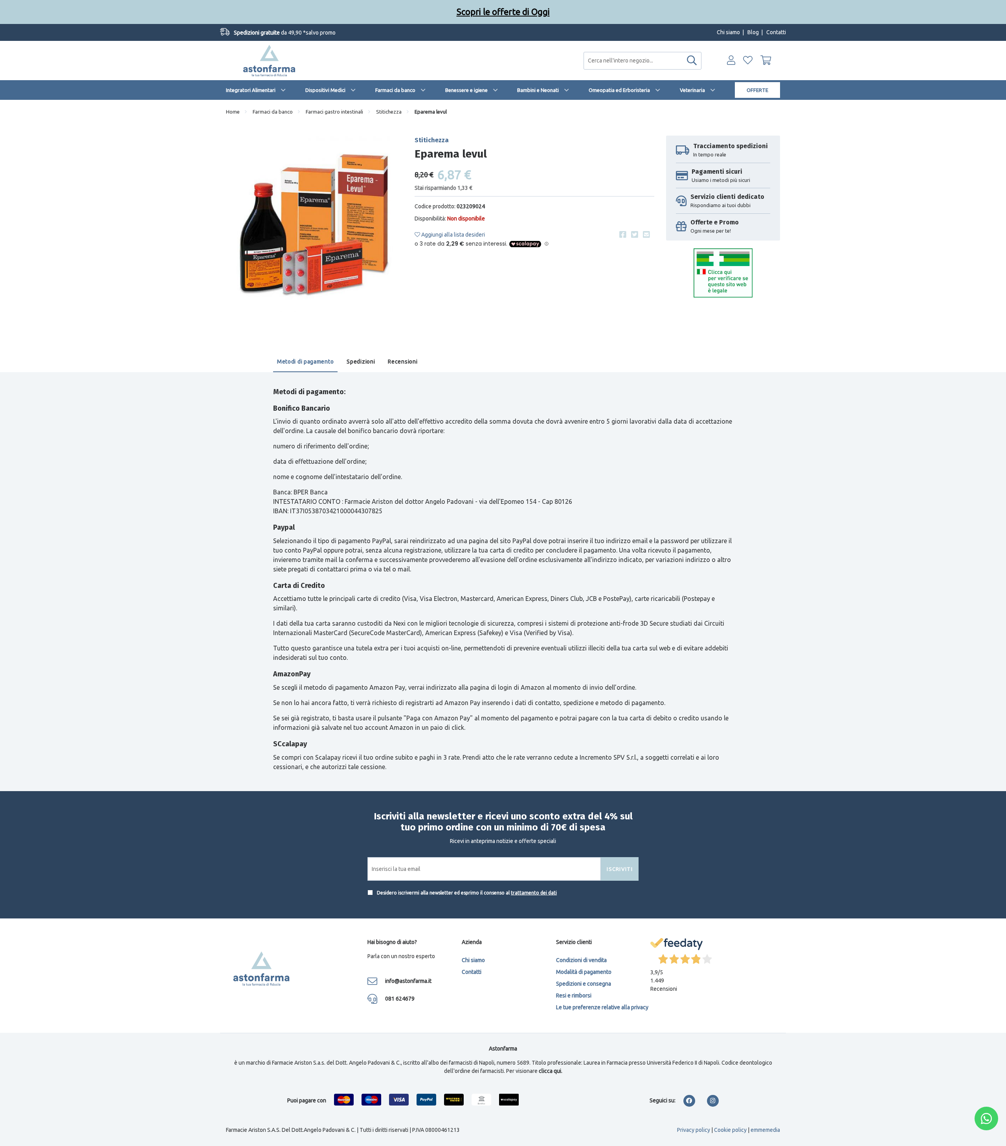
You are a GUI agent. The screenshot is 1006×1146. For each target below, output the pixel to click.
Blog (753, 32)
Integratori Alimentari (250, 90)
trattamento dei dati (534, 892)
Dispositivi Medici (325, 90)
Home (233, 111)
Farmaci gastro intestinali (334, 111)
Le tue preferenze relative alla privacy (602, 1007)
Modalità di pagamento (583, 972)
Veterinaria (692, 90)
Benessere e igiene (466, 90)
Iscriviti (620, 869)
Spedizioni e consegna (583, 984)
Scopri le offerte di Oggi (503, 12)
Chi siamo (728, 32)
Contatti (776, 32)
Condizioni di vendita (581, 960)
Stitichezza (389, 111)
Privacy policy (693, 1130)
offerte (757, 90)
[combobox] (642, 61)
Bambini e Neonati (538, 90)
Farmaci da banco (395, 90)
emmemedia (765, 1130)
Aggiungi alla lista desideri (452, 234)
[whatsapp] (986, 1118)
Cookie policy (730, 1130)
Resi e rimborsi (573, 995)
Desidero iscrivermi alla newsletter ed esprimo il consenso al (466, 892)
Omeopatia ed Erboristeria (619, 90)
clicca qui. (550, 1071)
